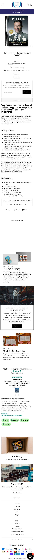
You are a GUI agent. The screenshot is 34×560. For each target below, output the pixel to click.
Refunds (17, 523)
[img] (17, 371)
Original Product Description (17, 200)
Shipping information (17, 204)
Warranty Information (17, 531)
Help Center (17, 509)
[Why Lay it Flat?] (17, 473)
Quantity (17, 74)
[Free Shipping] (17, 445)
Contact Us (17, 506)
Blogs (17, 515)
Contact (16, 498)
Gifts (17, 512)
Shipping (10, 63)
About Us (17, 326)
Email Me (26, 92)
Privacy (17, 520)
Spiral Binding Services (17, 534)
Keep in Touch (16, 539)
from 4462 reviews (17, 373)
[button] (16, 395)
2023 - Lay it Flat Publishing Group (17, 558)
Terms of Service (17, 529)
